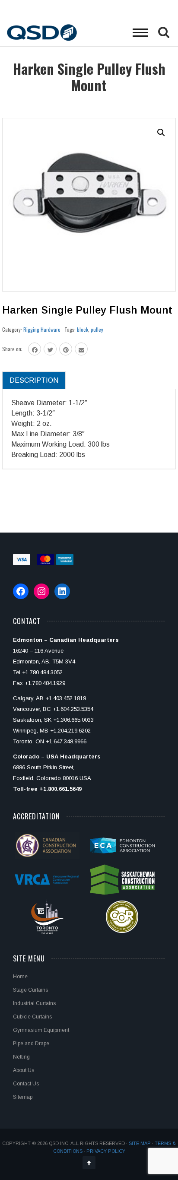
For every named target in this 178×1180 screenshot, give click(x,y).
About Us (23, 1070)
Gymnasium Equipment (41, 1030)
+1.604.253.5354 (73, 709)
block (82, 329)
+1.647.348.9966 (66, 741)
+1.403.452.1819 (65, 698)
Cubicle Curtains (32, 1017)
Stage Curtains (30, 990)
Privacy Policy (105, 1151)
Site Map (140, 1143)
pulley (97, 329)
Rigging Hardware (41, 329)
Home (20, 977)
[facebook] (34, 349)
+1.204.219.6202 (70, 730)
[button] (161, 132)
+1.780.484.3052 (42, 672)
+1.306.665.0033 (73, 720)
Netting (21, 1057)
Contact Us (26, 1084)
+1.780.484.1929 (45, 683)
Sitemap (22, 1097)
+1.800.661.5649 (60, 789)
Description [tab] (34, 380)
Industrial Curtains (34, 1003)
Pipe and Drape (31, 1043)
